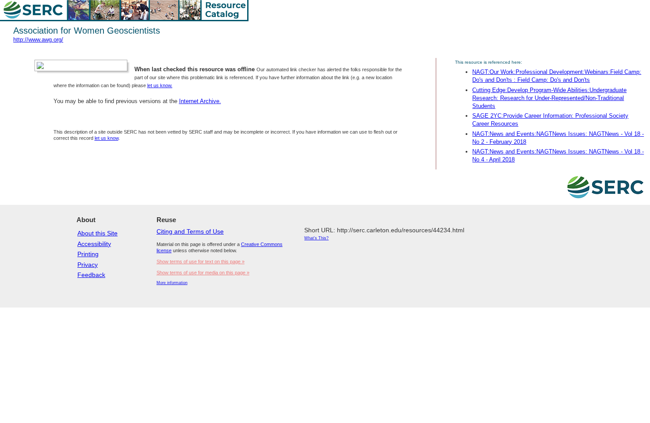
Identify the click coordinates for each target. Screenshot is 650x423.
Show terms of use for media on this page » (203, 272)
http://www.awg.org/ (38, 39)
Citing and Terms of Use (190, 231)
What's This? (316, 238)
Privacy (87, 264)
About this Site (97, 233)
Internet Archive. (200, 101)
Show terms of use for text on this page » (201, 261)
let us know (107, 138)
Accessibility (94, 243)
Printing (88, 254)
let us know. (159, 85)
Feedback (91, 274)
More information (172, 283)
